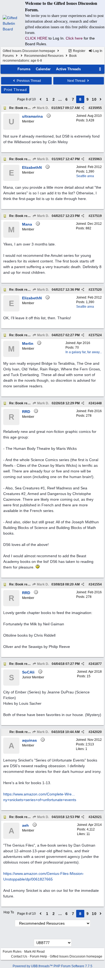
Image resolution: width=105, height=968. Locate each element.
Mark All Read (34, 951)
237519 (96, 216)
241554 (96, 584)
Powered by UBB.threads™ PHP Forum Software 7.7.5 (52, 966)
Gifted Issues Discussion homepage (29, 51)
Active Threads (68, 69)
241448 (96, 403)
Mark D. (42, 108)
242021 (96, 817)
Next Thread (76, 81)
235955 (96, 108)
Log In (97, 51)
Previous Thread (28, 81)
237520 (96, 290)
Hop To (9, 912)
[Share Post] (83, 108)
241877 (96, 664)
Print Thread (15, 89)
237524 (96, 335)
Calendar (43, 69)
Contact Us (19, 956)
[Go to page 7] (40, 99)
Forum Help (38, 956)
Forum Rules (12, 951)
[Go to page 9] (100, 99)
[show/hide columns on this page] (100, 69)
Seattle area (85, 176)
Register (78, 51)
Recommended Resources (44, 56)
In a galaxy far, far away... (83, 352)
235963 (96, 159)
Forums (8, 56)
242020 (96, 732)
